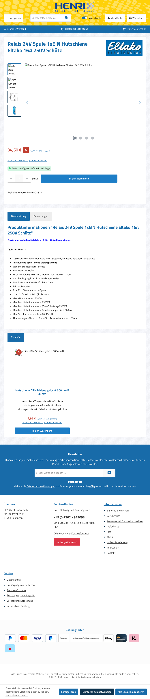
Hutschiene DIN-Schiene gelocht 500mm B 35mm (42, 392)
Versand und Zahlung (18, 606)
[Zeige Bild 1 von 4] (74, 138)
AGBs (110, 537)
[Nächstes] (139, 103)
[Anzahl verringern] (11, 179)
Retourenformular (16, 590)
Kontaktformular (80, 533)
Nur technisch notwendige (96, 692)
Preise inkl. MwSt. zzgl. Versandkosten (27, 160)
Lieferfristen (113, 526)
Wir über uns (113, 516)
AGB (91, 486)
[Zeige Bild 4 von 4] (92, 138)
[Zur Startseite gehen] (75, 7)
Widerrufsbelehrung (117, 542)
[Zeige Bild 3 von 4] (86, 138)
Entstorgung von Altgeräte (21, 595)
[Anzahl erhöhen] (27, 179)
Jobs (109, 532)
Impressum (113, 548)
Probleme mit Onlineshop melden (125, 521)
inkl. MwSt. (91, 18)
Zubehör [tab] (15, 337)
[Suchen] (67, 18)
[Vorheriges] (27, 103)
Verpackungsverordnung (20, 601)
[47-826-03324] (83, 102)
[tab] (19, 216)
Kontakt (111, 553)
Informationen (113, 504)
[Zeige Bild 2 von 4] (80, 138)
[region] (75, 102)
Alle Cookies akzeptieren (131, 692)
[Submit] (109, 473)
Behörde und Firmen (118, 511)
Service (8, 573)
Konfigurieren (68, 692)
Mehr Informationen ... (16, 695)
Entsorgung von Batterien (21, 585)
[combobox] (46, 18)
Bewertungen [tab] (40, 216)
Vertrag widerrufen (67, 542)
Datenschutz (13, 580)
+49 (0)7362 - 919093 (69, 517)
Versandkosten (66, 674)
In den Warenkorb (79, 179)
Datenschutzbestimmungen (41, 486)
